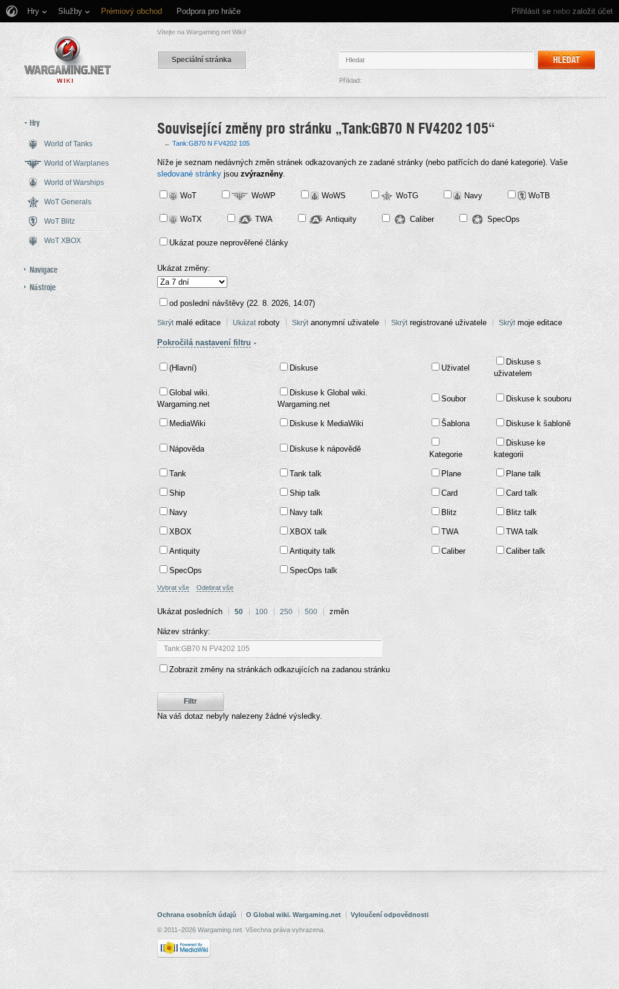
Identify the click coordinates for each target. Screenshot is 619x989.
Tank (177, 473)
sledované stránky (189, 173)
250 (286, 612)
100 (261, 612)
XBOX (180, 531)
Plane (451, 473)
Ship (177, 493)
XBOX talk (308, 531)
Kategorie (445, 454)
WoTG (407, 195)
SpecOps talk (313, 570)
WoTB (539, 195)
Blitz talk (521, 512)
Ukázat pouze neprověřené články (228, 242)
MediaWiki (187, 423)
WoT (188, 195)
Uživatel (455, 367)
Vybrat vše (173, 587)
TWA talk (522, 531)
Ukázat (244, 323)
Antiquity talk (312, 551)
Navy (473, 195)
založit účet (592, 11)
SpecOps (503, 219)
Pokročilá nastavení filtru (204, 342)
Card (449, 493)
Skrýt (165, 323)
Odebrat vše (214, 587)
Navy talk (306, 512)
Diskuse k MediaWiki (326, 423)
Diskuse (304, 367)
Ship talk (305, 493)
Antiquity (341, 219)
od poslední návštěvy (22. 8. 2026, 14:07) (242, 303)
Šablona (455, 423)
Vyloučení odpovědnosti (390, 914)
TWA (264, 219)
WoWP (263, 195)
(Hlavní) (182, 367)
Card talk (521, 493)
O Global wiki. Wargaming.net (293, 914)
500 (311, 612)
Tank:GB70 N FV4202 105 (211, 143)
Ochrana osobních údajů (196, 914)
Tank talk (306, 473)
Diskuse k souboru (538, 398)
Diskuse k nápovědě (325, 448)
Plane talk (523, 473)
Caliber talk (525, 551)
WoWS (334, 195)
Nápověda (186, 448)
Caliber (422, 219)
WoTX (191, 219)
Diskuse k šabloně (538, 423)
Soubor (453, 398)
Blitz (449, 512)
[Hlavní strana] (67, 59)
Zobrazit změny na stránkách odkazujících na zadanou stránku (279, 669)
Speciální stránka (202, 60)
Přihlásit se (531, 11)
